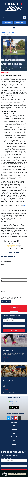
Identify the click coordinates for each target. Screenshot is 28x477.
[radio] (8, 246)
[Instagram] (19, 418)
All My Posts (14, 310)
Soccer (13, 32)
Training (9, 32)
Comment (4, 264)
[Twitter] (8, 418)
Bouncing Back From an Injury (11, 381)
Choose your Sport (7, 324)
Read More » (6, 357)
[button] (14, 28)
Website (3, 291)
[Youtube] (15, 418)
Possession (6, 72)
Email (3, 286)
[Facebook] (12, 418)
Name (3, 280)
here (24, 205)
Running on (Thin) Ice (9, 350)
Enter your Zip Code (8, 318)
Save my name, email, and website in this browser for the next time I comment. (13, 298)
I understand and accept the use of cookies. (17, 473)
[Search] (24, 17)
